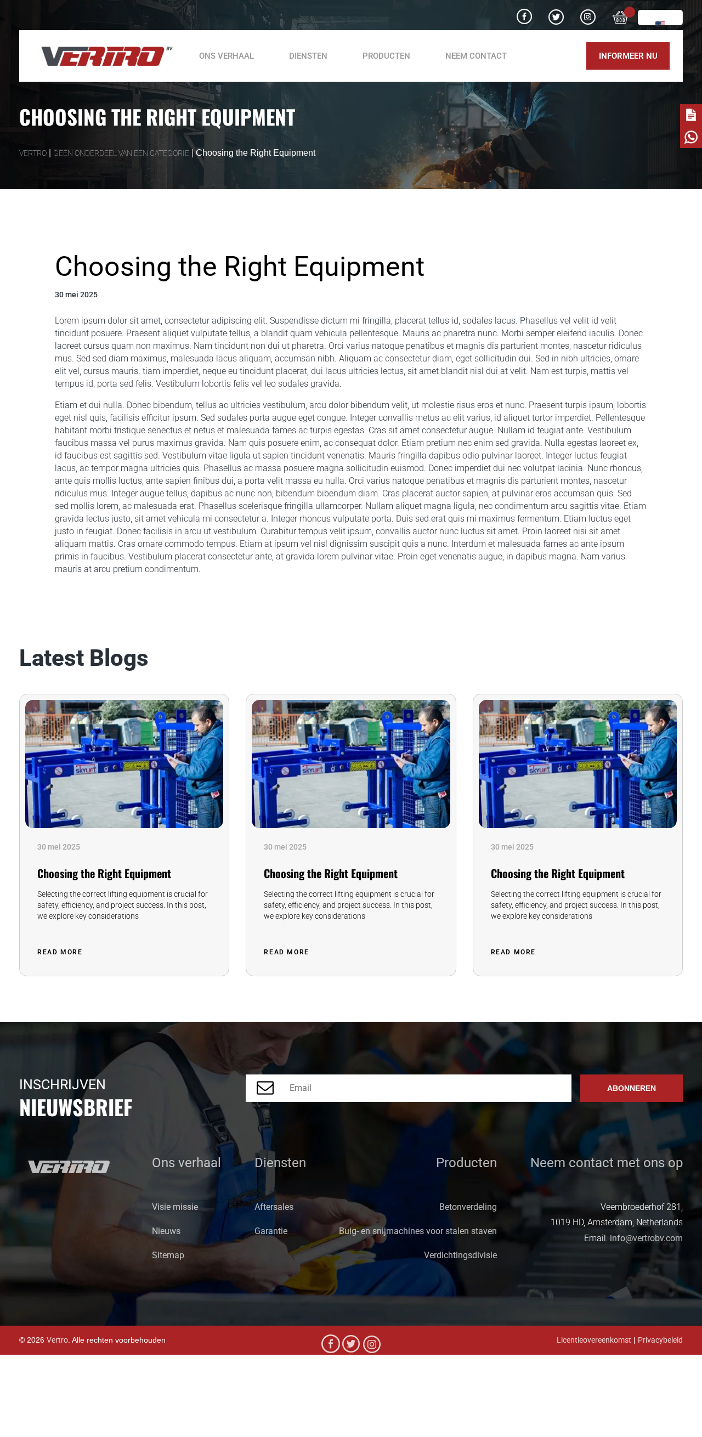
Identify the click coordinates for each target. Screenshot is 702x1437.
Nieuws (166, 1231)
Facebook (524, 12)
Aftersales (273, 1207)
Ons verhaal (226, 56)
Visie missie (175, 1207)
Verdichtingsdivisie (460, 1255)
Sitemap (168, 1255)
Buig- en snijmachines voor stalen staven (418, 1231)
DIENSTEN (308, 56)
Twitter (556, 12)
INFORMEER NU (628, 56)
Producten (386, 56)
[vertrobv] (102, 56)
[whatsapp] (691, 137)
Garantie (270, 1231)
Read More (61, 952)
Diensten (280, 1162)
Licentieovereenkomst (594, 1340)
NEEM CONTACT (476, 56)
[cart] (621, 15)
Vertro (57, 1340)
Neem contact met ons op (606, 1162)
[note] (691, 115)
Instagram (588, 12)
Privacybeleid (660, 1340)
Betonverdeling (468, 1207)
